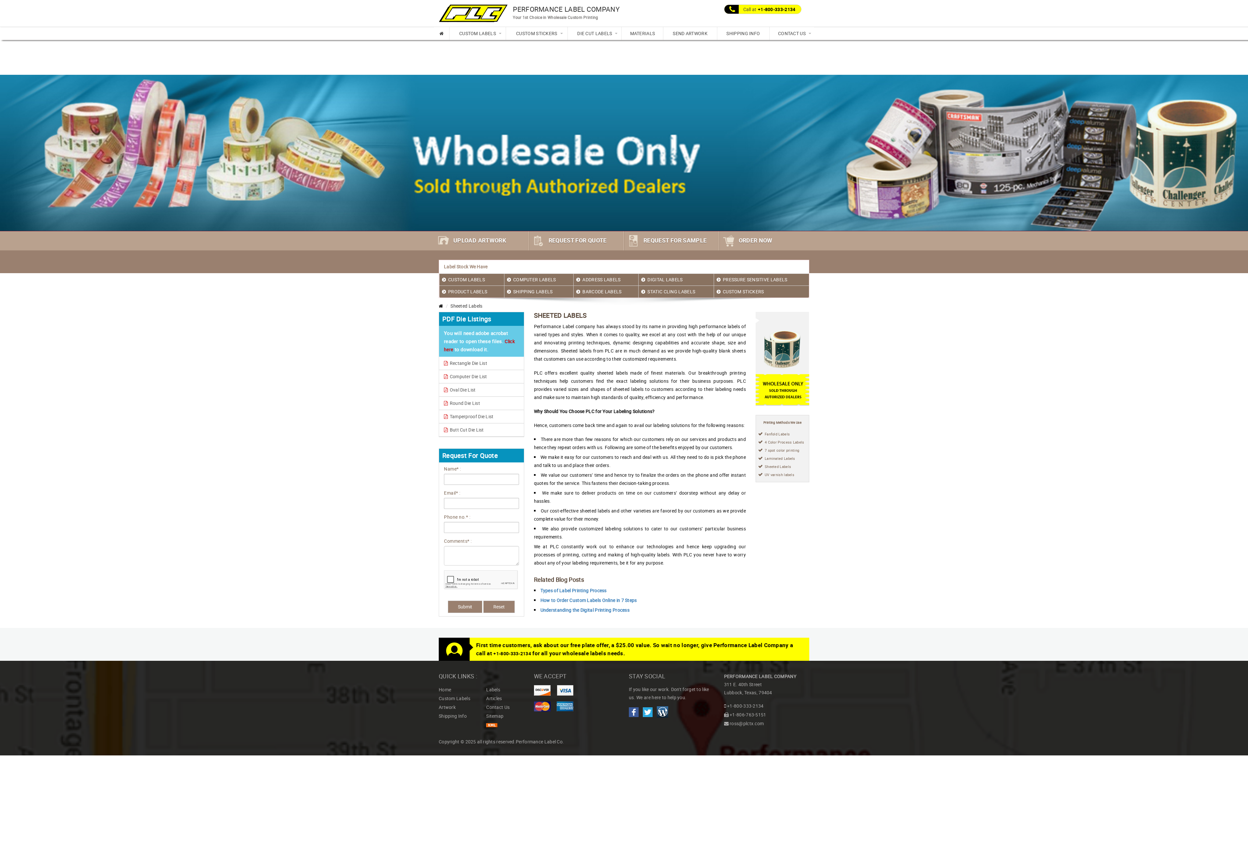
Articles (494, 698)
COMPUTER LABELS (534, 279)
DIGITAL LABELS (664, 279)
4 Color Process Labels (784, 442)
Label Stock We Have (466, 266)
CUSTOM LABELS (477, 33)
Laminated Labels (780, 458)
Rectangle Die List (467, 363)
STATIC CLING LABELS (671, 291)
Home (445, 689)
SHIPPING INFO (743, 33)
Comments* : (458, 541)
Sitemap (494, 716)
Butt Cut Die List (466, 430)
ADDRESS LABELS (601, 279)
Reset (499, 607)
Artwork (447, 707)
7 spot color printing (782, 450)
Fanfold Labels (777, 434)
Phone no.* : (457, 517)
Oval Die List (461, 390)
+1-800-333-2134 (777, 9)
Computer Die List (467, 376)
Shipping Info (453, 716)
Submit (465, 607)
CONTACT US (792, 33)
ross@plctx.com (747, 723)
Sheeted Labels (778, 466)
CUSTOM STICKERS (536, 33)
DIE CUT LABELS (594, 33)
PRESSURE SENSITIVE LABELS (755, 279)
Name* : (452, 469)
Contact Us (498, 707)
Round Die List (464, 403)
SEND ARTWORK (690, 33)
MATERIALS (642, 33)
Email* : (452, 493)
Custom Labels (454, 698)
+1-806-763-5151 (748, 715)
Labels (493, 689)
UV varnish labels (779, 474)
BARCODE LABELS (601, 291)
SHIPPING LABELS (533, 291)
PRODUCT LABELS (467, 291)
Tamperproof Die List (470, 416)
